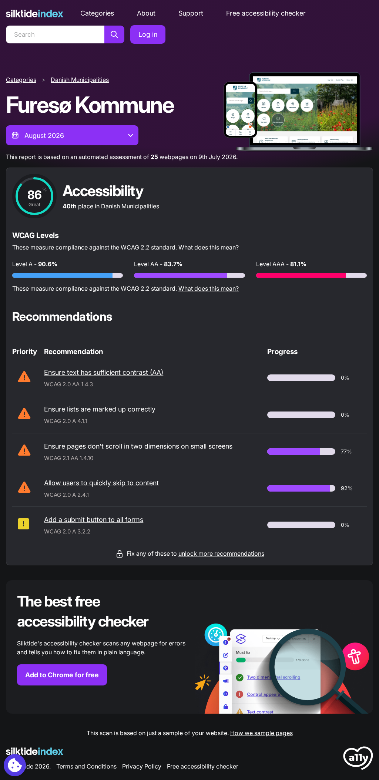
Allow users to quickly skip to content (101, 483)
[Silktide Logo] (34, 751)
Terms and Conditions (86, 766)
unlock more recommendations (221, 553)
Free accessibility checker (266, 13)
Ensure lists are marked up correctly (99, 409)
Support (190, 13)
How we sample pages (261, 733)
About (146, 13)
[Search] (114, 34)
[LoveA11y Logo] (358, 759)
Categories (97, 13)
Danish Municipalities (80, 79)
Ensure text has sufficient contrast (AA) (103, 372)
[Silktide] (34, 13)
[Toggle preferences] (15, 765)
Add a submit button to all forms (93, 519)
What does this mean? (208, 247)
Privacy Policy (141, 766)
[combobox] (72, 135)
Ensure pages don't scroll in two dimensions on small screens (138, 446)
